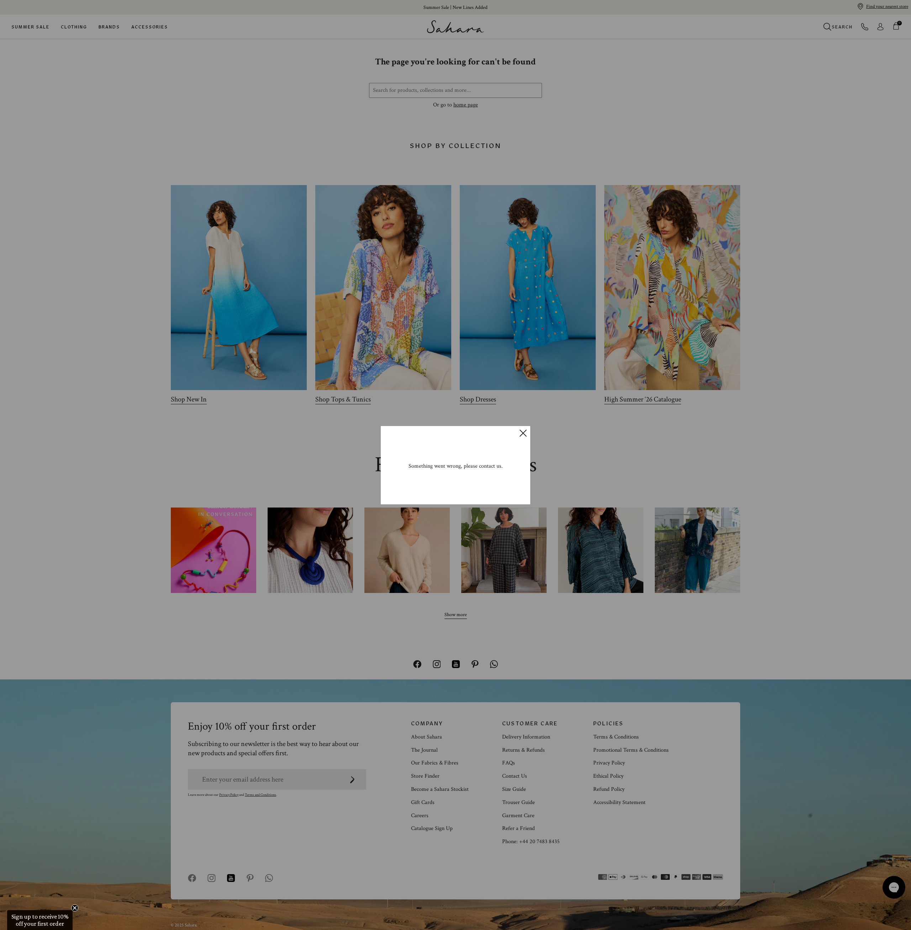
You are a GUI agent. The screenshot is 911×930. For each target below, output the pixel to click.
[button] (40, 920)
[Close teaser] (74, 907)
